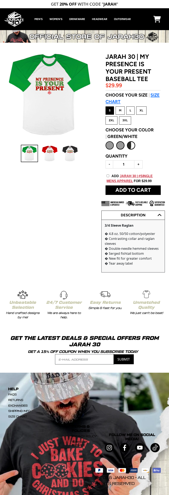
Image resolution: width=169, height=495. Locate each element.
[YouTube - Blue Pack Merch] (139, 447)
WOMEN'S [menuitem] (55, 19)
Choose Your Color (130, 133)
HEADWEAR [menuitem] (99, 19)
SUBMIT (123, 359)
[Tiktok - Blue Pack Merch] (155, 447)
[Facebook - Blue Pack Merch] (124, 447)
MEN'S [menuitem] (38, 19)
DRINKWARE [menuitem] (77, 19)
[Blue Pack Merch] (84, 32)
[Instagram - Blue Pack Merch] (109, 447)
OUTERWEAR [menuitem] (122, 19)
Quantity (117, 156)
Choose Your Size (133, 98)
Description (133, 215)
